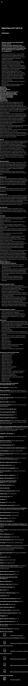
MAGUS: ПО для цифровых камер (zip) (18, 659)
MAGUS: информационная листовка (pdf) (19, 665)
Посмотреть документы (15, 679)
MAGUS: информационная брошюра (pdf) (19, 671)
